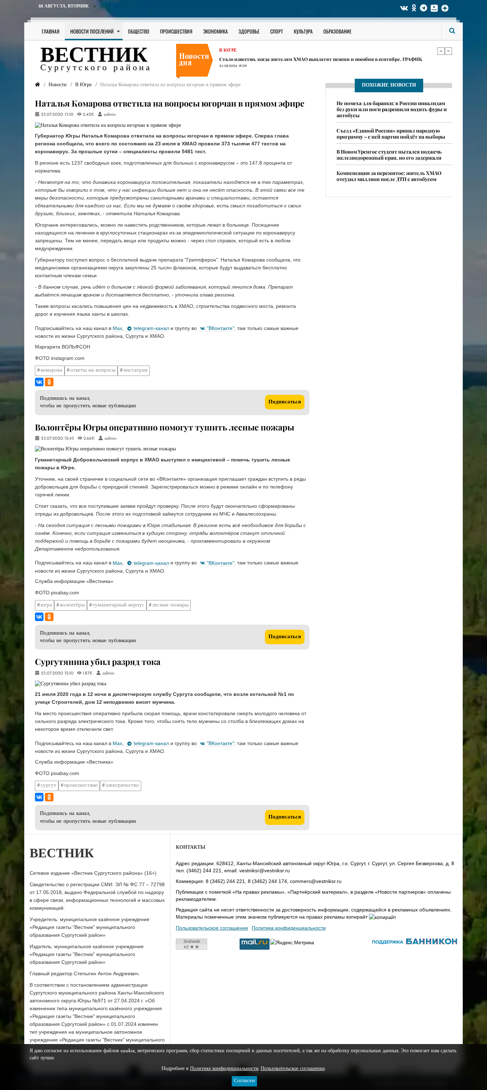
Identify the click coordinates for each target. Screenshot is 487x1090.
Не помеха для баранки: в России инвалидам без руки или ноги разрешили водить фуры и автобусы (392, 109)
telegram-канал (151, 328)
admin (110, 115)
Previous (441, 51)
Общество (138, 31)
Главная (51, 31)
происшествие (81, 785)
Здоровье (249, 31)
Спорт (276, 31)
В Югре (228, 50)
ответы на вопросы (93, 370)
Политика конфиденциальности (289, 928)
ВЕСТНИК (94, 56)
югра (46, 605)
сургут (48, 785)
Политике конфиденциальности (224, 1068)
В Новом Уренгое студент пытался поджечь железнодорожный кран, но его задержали (389, 155)
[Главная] (37, 85)
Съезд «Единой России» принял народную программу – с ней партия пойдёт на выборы (391, 133)
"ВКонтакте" (220, 328)
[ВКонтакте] (39, 382)
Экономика (215, 31)
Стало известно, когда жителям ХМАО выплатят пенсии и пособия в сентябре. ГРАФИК (320, 59)
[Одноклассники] (49, 382)
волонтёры (72, 605)
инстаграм (135, 370)
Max (117, 328)
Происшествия (176, 31)
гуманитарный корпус (118, 605)
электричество (122, 785)
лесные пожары (170, 605)
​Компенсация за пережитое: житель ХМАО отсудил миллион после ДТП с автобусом (389, 176)
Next (448, 51)
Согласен (244, 1081)
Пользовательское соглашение (212, 928)
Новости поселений (92, 31)
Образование (337, 31)
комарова (51, 370)
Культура (303, 31)
